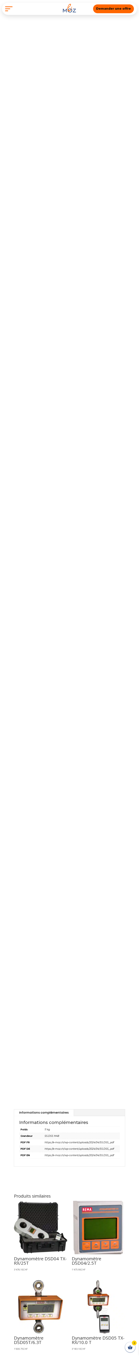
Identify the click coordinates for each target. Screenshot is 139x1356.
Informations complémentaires (44, 1112)
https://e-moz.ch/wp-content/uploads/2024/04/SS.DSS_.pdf (79, 1142)
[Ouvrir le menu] (9, 9)
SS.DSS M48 (52, 1135)
